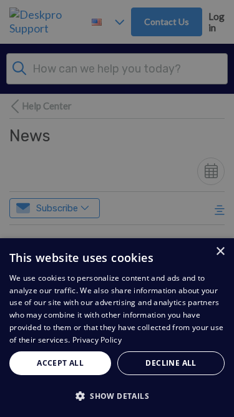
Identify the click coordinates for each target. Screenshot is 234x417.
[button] (117, 395)
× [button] (220, 251)
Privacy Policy (97, 339)
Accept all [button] (60, 363)
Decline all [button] (170, 363)
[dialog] (117, 327)
